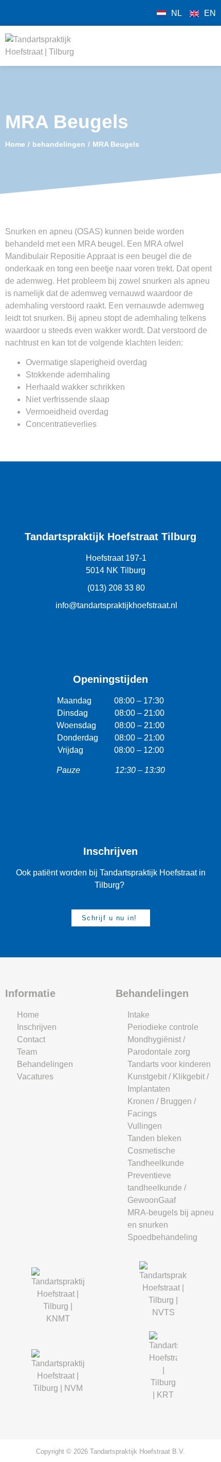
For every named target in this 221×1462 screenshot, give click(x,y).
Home (15, 144)
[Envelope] (49, 13)
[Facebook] (13, 13)
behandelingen (58, 144)
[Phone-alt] (31, 13)
